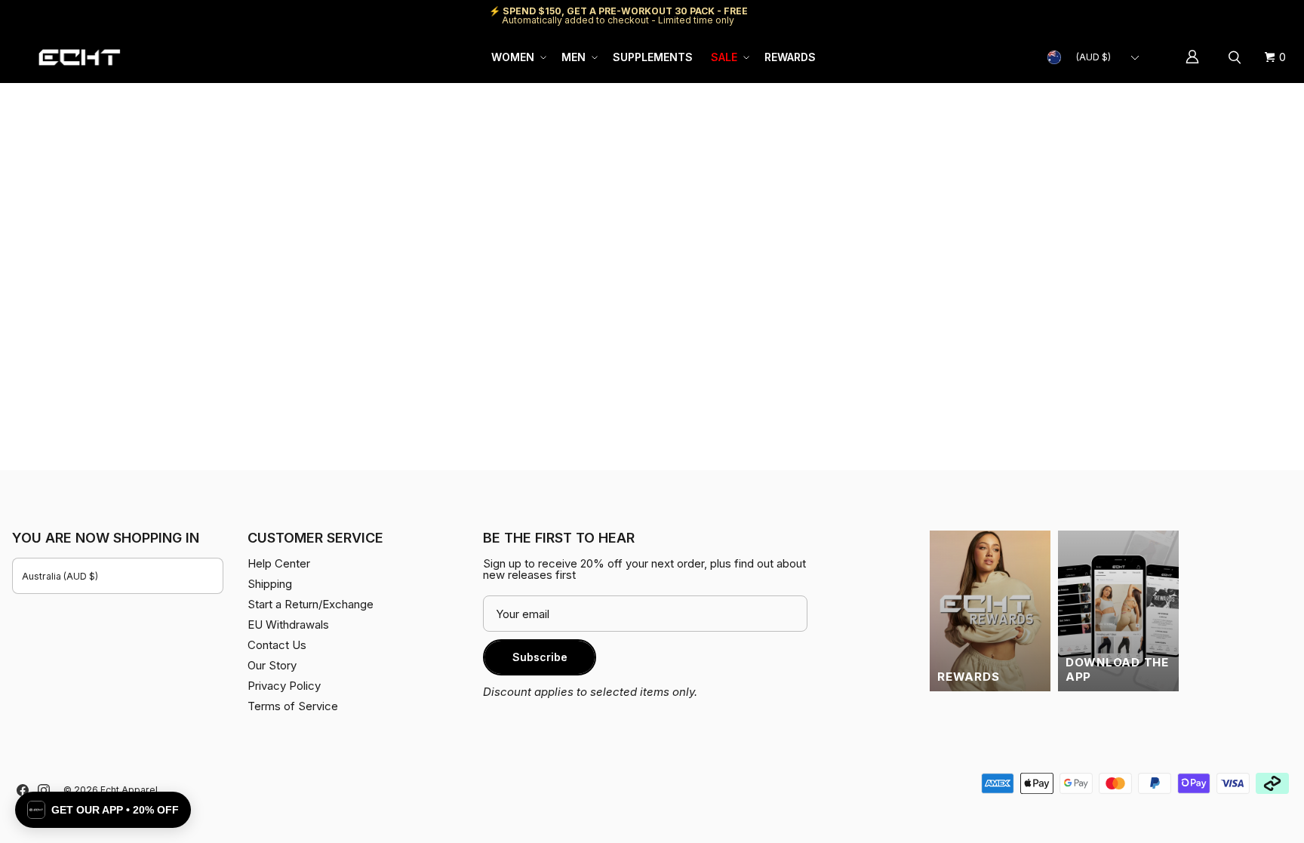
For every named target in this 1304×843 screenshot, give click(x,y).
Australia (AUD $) (60, 576)
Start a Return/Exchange (311, 604)
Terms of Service (293, 706)
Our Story (272, 665)
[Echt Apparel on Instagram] (43, 790)
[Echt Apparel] (79, 57)
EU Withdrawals (288, 624)
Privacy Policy (284, 685)
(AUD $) (1093, 57)
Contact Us (277, 645)
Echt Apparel (129, 789)
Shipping (1165, 15)
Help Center (1242, 15)
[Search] (1237, 57)
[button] (517, 57)
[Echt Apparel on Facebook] (22, 790)
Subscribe (539, 657)
